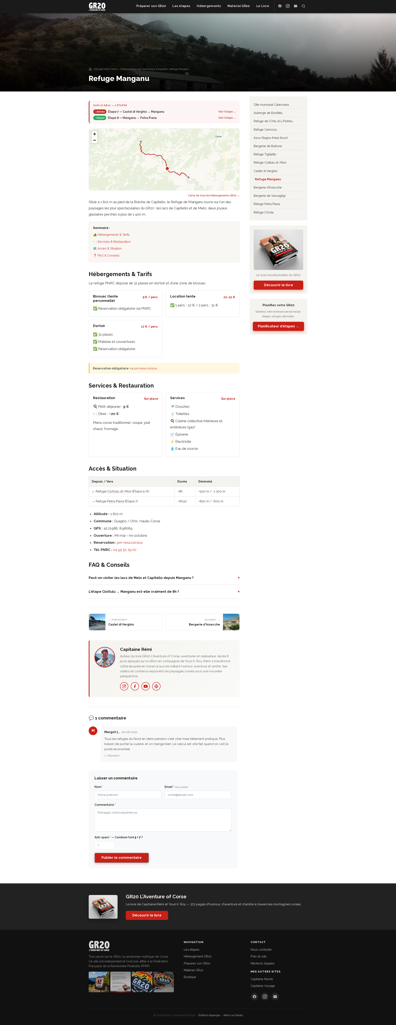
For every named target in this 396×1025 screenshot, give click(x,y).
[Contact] (275, 996)
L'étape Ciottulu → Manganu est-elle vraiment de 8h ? (164, 591)
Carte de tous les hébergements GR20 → (214, 195)
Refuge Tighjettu (265, 154)
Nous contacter (261, 949)
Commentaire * (105, 804)
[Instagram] (124, 686)
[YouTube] (145, 686)
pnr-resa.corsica (145, 368)
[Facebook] (135, 686)
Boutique (190, 977)
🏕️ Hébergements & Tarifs (111, 234)
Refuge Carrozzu (265, 129)
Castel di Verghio (265, 171)
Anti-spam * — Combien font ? (118, 837)
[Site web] (156, 686)
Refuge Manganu (268, 179)
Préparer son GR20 (197, 963)
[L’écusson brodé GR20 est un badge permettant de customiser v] (142, 982)
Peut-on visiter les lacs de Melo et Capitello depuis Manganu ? (164, 577)
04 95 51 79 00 (124, 550)
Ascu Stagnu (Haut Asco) (271, 137)
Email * (176, 786)
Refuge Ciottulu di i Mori (270, 162)
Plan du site (259, 956)
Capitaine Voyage (263, 986)
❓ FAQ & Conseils (106, 255)
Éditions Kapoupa (209, 1015)
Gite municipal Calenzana (271, 104)
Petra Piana (115, 501)
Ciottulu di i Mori (119, 491)
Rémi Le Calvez (233, 1015)
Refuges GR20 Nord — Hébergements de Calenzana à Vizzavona (130, 69)
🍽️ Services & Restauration (112, 241)
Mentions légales (263, 963)
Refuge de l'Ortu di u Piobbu (273, 121)
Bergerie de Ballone (268, 146)
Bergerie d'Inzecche (268, 187)
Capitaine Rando (262, 979)
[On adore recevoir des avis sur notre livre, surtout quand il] (120, 982)
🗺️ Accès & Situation (107, 248)
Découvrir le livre (278, 285)
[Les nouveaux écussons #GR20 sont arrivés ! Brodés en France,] (163, 982)
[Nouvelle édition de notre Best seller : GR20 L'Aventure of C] (99, 982)
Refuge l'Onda (263, 212)
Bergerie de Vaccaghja (269, 195)
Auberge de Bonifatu (268, 113)
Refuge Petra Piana (267, 204)
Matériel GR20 (193, 970)
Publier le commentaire (121, 858)
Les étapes (191, 949)
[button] (94, 134)
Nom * (98, 786)
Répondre (114, 755)
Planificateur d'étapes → (278, 326)
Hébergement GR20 (198, 956)
